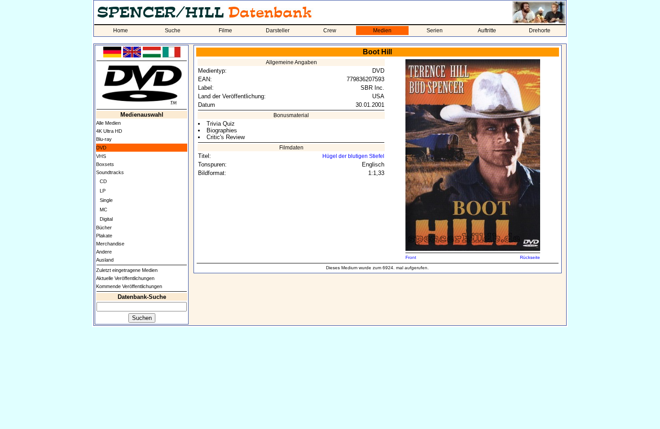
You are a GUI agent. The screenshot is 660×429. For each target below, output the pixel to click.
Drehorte (539, 30)
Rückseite (530, 257)
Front (410, 257)
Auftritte (487, 30)
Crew (329, 30)
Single (106, 200)
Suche (172, 30)
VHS (101, 156)
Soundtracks (110, 172)
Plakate (104, 235)
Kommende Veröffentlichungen (129, 286)
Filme (225, 30)
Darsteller (278, 30)
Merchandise (110, 243)
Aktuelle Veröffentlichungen (125, 278)
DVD (101, 147)
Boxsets (105, 164)
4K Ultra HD (109, 131)
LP (103, 190)
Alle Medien (108, 123)
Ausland (105, 260)
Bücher (104, 227)
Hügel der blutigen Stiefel (353, 156)
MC (103, 209)
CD (103, 181)
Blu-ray (104, 139)
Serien (435, 30)
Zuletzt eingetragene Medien (127, 270)
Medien (382, 30)
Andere (104, 251)
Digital (106, 219)
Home (120, 30)
